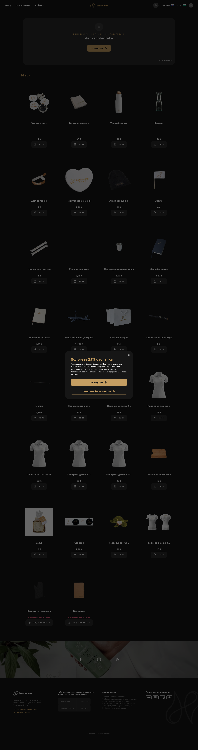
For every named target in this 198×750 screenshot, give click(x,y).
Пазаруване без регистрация (97, 391)
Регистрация (97, 382)
